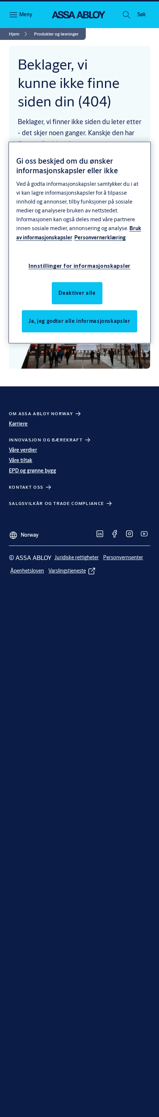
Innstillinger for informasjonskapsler (79, 265)
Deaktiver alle (76, 292)
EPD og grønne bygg (32, 470)
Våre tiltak (20, 460)
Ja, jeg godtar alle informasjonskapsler (79, 320)
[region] (79, 242)
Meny (25, 14)
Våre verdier (23, 450)
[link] (19, 34)
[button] (141, 14)
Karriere (18, 423)
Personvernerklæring (100, 237)
